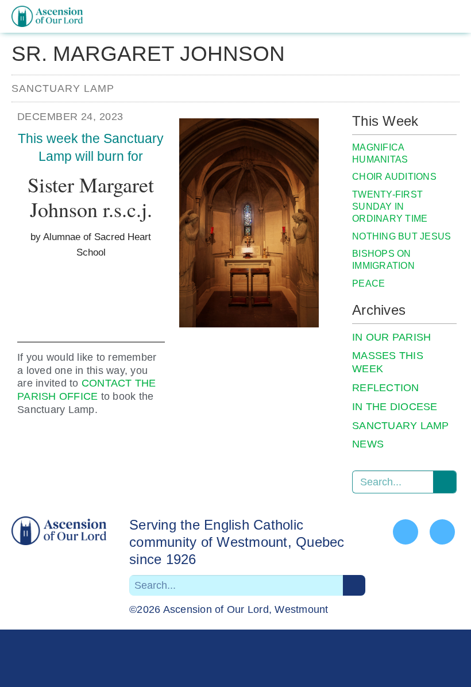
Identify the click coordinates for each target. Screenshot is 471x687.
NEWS (368, 444)
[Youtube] (442, 532)
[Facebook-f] (405, 532)
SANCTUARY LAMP (400, 425)
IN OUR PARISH (391, 337)
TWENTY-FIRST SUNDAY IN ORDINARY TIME (389, 206)
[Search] (444, 482)
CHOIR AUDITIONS (394, 177)
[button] (450, 16)
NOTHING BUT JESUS (401, 236)
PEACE (368, 283)
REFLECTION (385, 387)
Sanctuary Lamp (62, 88)
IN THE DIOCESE (395, 406)
